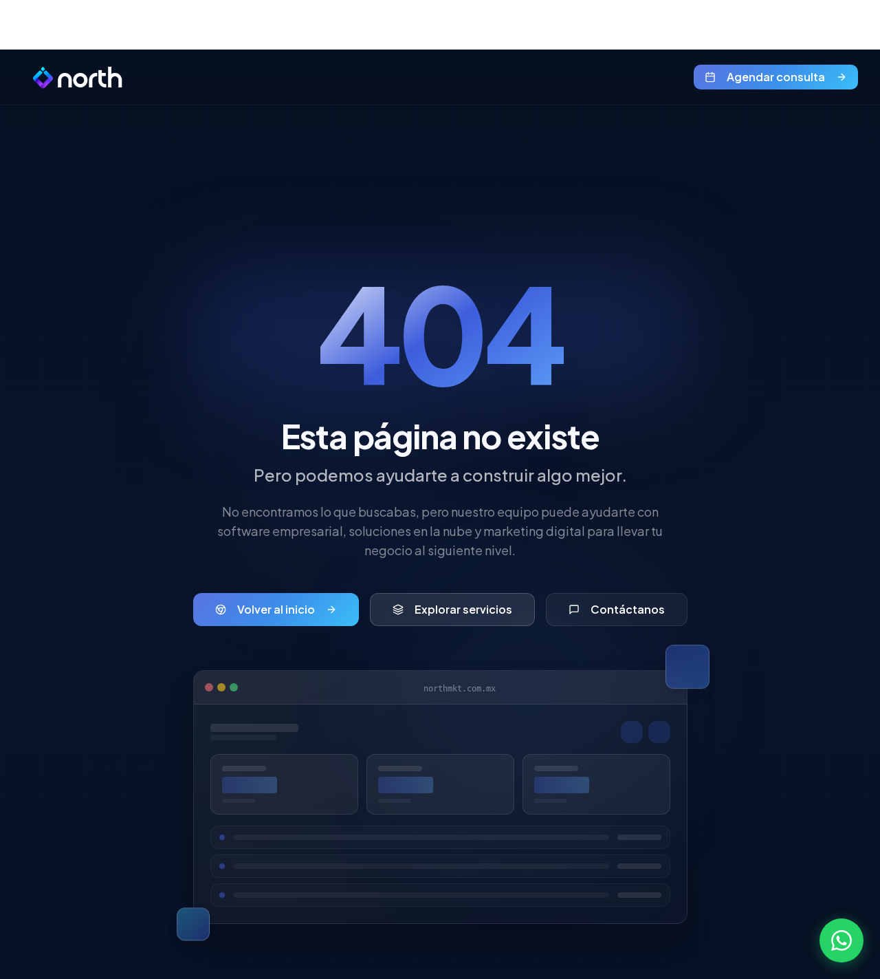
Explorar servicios (463, 609)
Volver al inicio (276, 609)
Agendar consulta (776, 76)
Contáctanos (628, 609)
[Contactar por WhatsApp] (842, 940)
